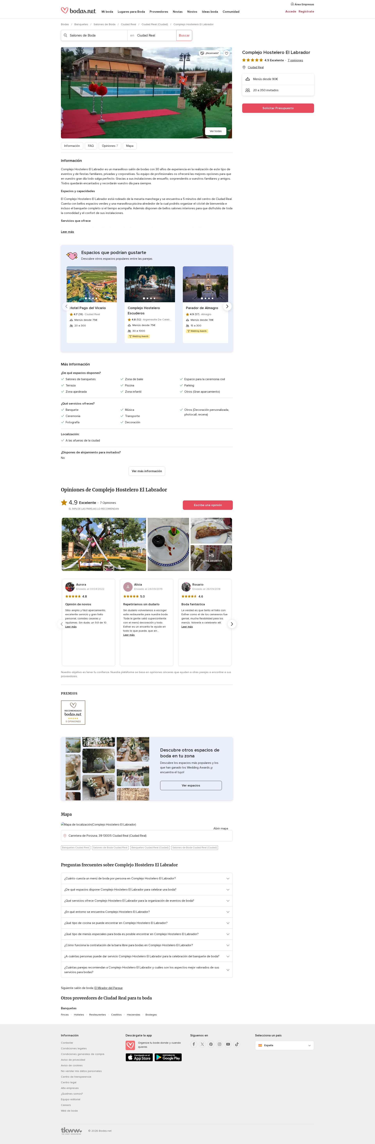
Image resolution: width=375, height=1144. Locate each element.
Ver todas (216, 131)
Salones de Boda (105, 24)
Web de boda (69, 1110)
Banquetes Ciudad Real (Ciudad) (150, 847)
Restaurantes (97, 1014)
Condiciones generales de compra (82, 1054)
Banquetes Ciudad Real (75, 847)
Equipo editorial (70, 1099)
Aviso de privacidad (73, 1059)
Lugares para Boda (131, 12)
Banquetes (81, 24)
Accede (290, 11)
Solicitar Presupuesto (278, 108)
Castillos (116, 1014)
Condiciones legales (74, 1048)
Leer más (67, 232)
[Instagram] (219, 1044)
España (268, 1045)
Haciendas (133, 1014)
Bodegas (151, 1014)
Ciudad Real (129, 24)
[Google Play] (168, 1060)
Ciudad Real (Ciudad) (155, 24)
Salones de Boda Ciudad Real (110, 847)
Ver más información (147, 471)
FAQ (91, 146)
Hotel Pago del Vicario (88, 308)
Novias (178, 12)
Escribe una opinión (208, 505)
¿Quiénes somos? (72, 1093)
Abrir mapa (220, 828)
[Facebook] (193, 1044)
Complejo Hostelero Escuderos (144, 310)
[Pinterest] (210, 1044)
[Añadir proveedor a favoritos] (226, 53)
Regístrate (306, 11)
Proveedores (159, 12)
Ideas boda (210, 12)
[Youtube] (228, 1044)
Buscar (184, 35)
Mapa (129, 146)
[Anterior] (66, 306)
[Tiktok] (236, 1044)
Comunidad (231, 12)
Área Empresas (304, 4)
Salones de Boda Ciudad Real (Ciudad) (194, 847)
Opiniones (110, 146)
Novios (192, 12)
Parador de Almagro (202, 308)
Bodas (65, 24)
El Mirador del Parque (109, 988)
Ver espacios (191, 785)
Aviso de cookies (72, 1065)
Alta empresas (70, 1088)
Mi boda (107, 12)
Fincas (65, 1014)
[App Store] (139, 1060)
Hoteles (79, 1014)
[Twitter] (202, 1044)
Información (72, 146)
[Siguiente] (227, 306)
